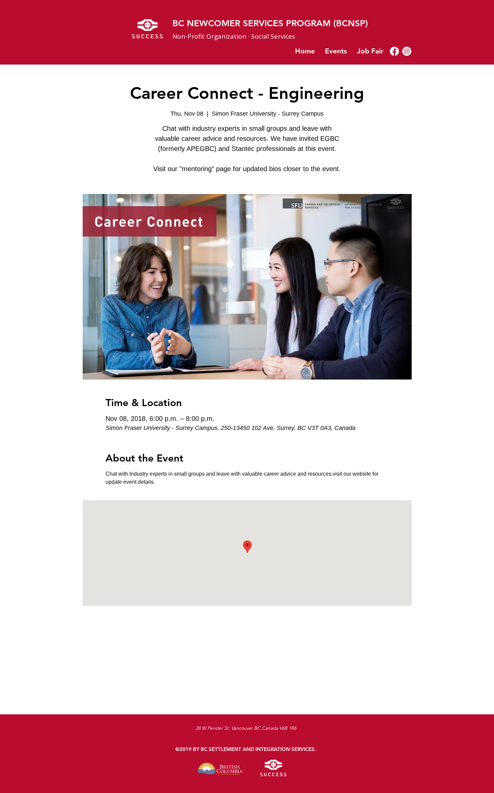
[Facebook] (394, 51)
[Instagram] (406, 51)
